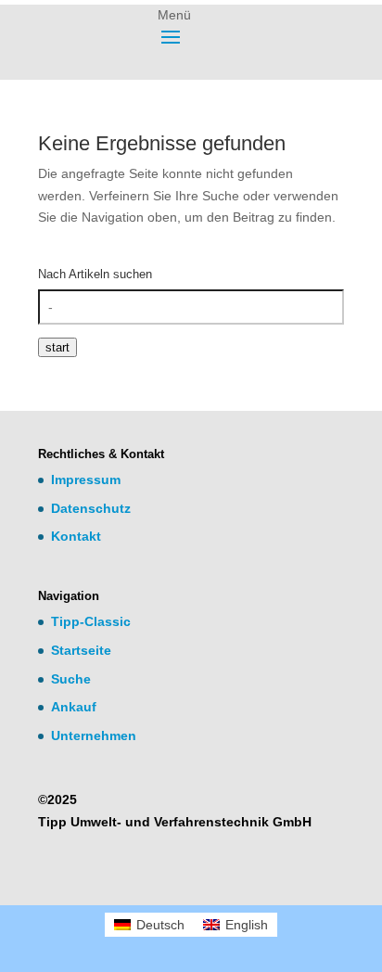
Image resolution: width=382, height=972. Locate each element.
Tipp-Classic (91, 621)
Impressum (86, 479)
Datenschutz (91, 508)
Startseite (81, 650)
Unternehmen (93, 735)
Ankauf (73, 706)
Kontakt (76, 536)
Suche (71, 678)
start (57, 347)
